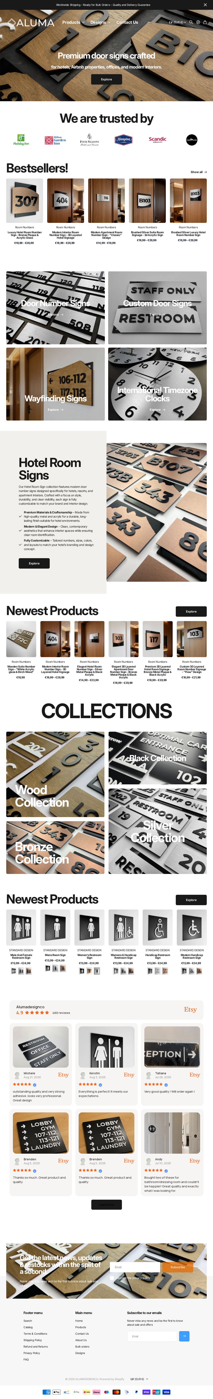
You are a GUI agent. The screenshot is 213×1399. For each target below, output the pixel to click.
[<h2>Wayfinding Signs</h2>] (55, 384)
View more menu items (149, 22)
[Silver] (21, 970)
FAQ (26, 1359)
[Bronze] (29, 970)
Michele (29, 1073)
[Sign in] (198, 22)
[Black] (14, 970)
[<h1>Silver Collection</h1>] (158, 831)
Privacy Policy (32, 1353)
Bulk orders (82, 1346)
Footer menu (33, 1313)
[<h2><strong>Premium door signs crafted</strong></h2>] (106, 70)
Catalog (28, 1327)
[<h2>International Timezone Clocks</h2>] (157, 384)
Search (28, 1320)
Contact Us (127, 22)
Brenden (30, 1159)
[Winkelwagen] (205, 22)
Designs (98, 22)
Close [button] (205, 5)
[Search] (191, 22)
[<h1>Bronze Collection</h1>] (55, 847)
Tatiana (160, 1073)
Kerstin (94, 1073)
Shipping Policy (33, 1340)
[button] (106, 1204)
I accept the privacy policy (133, 1278)
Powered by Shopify (111, 1379)
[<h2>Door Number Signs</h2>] (55, 307)
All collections (84, 22)
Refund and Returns (36, 1346)
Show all (197, 172)
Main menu (83, 1313)
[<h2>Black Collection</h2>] (158, 758)
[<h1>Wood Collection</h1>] (55, 774)
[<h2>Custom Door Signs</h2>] (157, 307)
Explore (191, 611)
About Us (81, 1340)
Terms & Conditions (35, 1333)
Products (71, 22)
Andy (158, 1159)
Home (79, 1320)
